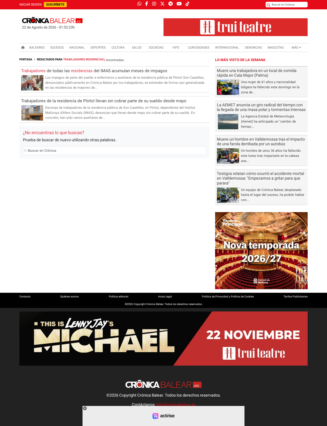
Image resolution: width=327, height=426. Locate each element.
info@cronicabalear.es (176, 404)
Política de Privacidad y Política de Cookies (228, 296)
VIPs (175, 47)
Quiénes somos (69, 296)
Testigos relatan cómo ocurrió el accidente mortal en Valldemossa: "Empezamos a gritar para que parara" (260, 178)
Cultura (118, 47)
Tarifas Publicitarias (296, 296)
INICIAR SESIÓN (30, 4)
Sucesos (57, 47)
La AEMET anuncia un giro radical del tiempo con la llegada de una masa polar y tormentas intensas (261, 107)
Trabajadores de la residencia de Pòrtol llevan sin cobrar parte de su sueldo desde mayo (103, 100)
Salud (136, 47)
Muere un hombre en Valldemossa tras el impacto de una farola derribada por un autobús (261, 141)
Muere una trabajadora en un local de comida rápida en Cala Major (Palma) (257, 73)
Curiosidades (198, 47)
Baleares (36, 47)
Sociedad (156, 47)
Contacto (24, 296)
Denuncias (253, 47)
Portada (25, 59)
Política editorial (118, 296)
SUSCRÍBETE (55, 4)
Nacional (77, 47)
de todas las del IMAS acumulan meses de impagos (94, 70)
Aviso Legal (165, 296)
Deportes (98, 47)
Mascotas (276, 47)
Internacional (227, 47)
